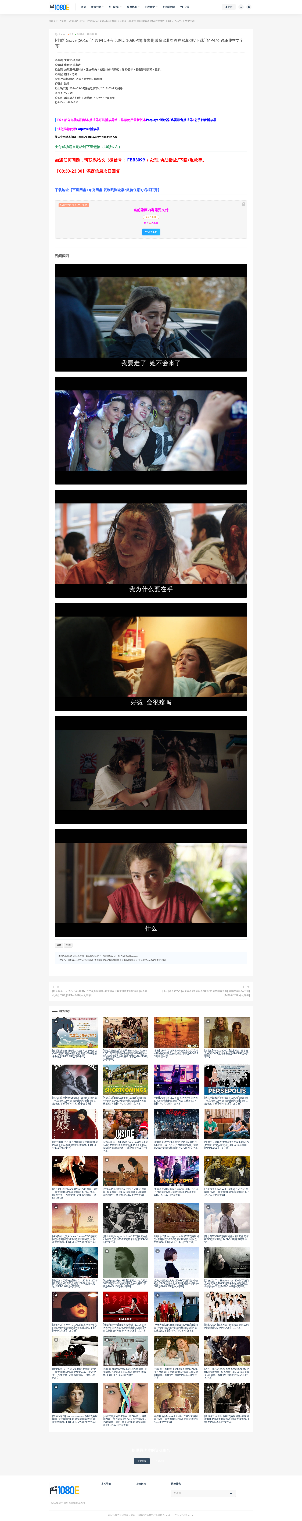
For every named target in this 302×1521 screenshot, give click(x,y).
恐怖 (68, 945)
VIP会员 (184, 7)
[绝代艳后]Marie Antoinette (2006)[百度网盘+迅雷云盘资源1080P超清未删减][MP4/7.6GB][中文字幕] (176, 1419)
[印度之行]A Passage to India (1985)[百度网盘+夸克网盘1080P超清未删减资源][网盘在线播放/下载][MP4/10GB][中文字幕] (176, 1239)
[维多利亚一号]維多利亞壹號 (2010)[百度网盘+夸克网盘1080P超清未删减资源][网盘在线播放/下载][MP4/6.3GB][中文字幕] (124, 1328)
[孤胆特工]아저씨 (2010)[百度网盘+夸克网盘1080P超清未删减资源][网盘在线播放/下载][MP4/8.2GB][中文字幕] (227, 1419)
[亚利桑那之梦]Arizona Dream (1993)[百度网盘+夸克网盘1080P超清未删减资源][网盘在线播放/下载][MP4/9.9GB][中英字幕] (74, 1239)
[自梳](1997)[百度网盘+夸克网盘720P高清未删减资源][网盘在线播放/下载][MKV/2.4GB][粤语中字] (176, 1054)
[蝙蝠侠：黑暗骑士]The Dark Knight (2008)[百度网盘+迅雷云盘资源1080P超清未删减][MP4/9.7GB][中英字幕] (75, 1284)
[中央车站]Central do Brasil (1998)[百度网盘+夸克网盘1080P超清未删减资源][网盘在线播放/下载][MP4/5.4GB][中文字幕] (124, 1192)
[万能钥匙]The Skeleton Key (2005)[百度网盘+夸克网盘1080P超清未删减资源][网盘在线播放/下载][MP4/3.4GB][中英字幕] (226, 1284)
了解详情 (160, 1461)
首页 (83, 7)
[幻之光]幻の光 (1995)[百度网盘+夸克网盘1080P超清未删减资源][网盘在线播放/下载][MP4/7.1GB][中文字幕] (125, 1284)
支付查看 (152, 232)
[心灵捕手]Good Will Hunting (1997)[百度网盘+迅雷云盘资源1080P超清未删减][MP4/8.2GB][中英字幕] (226, 1192)
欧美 (82, 21)
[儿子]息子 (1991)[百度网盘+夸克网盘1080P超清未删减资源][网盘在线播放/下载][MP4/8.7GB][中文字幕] (206, 993)
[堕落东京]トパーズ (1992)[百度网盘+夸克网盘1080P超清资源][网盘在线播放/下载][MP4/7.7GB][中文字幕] (74, 1328)
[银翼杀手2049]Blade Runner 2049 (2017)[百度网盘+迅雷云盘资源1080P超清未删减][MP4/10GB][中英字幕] (176, 1192)
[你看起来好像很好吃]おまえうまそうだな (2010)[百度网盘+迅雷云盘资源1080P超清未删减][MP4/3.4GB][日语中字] (74, 1054)
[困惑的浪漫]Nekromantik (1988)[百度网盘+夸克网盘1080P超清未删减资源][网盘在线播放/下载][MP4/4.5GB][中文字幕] (74, 1101)
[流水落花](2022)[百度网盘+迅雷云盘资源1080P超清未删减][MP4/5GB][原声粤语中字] (227, 1239)
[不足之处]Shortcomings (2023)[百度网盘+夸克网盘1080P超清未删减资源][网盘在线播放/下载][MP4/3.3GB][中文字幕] (124, 1101)
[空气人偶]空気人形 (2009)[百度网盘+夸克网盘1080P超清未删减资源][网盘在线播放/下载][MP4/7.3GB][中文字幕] (176, 1284)
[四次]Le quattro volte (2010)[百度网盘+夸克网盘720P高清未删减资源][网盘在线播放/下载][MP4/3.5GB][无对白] (125, 1372)
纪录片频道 (169, 7)
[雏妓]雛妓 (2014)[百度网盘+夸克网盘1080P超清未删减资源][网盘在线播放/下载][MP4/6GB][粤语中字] (75, 1145)
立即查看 (142, 1461)
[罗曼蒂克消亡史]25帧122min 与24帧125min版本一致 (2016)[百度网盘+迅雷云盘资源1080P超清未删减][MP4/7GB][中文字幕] (176, 1145)
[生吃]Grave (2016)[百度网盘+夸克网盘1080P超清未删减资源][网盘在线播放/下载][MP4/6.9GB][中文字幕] (116, 960)
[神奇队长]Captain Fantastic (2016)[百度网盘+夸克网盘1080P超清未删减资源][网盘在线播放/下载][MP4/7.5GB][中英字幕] (176, 1328)
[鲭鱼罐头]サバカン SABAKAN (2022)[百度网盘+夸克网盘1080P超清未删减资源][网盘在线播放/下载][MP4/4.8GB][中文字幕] (99, 993)
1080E (63, 21)
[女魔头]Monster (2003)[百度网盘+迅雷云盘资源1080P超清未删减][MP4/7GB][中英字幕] (226, 1054)
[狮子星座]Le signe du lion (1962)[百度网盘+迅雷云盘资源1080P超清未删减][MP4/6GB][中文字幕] (125, 1239)
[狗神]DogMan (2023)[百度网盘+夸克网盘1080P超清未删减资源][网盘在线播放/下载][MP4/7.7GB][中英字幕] (176, 1101)
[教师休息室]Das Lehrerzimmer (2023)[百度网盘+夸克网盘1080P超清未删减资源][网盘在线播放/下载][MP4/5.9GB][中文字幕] (74, 1419)
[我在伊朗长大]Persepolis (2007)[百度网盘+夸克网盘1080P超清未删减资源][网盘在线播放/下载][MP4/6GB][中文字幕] (226, 1101)
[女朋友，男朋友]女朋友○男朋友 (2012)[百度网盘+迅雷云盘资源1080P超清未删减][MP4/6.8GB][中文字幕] (226, 1145)
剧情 (59, 945)
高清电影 (73, 21)
